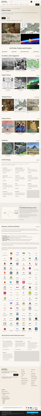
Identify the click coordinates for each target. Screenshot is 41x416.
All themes (38, 75)
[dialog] (20, 413)
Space (17, 20)
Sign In (37, 4)
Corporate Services (24, 378)
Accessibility (33, 369)
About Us (22, 369)
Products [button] (27, 4)
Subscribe (15, 374)
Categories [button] (4, 4)
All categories (37, 140)
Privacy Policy (33, 373)
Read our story (21, 219)
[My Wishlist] (34, 2)
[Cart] (36, 2)
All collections (37, 226)
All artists (38, 118)
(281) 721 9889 (5, 391)
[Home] (5, 2)
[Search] (31, 2)
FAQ (31, 371)
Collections (11, 4)
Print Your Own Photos (24, 380)
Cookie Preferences (34, 385)
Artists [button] (8, 4)
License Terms (33, 380)
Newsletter (32, 383)
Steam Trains (13, 20)
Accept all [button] (32, 412)
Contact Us (3, 389)
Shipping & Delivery (34, 376)
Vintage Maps (9, 20)
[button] (14, 414)
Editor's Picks (16, 4)
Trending (20, 4)
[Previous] (1, 65)
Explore (4, 18)
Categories (8, 18)
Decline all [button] (32, 414)
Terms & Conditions (34, 378)
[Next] (40, 65)
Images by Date (23, 383)
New (24, 4)
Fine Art (21, 20)
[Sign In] (38, 2)
